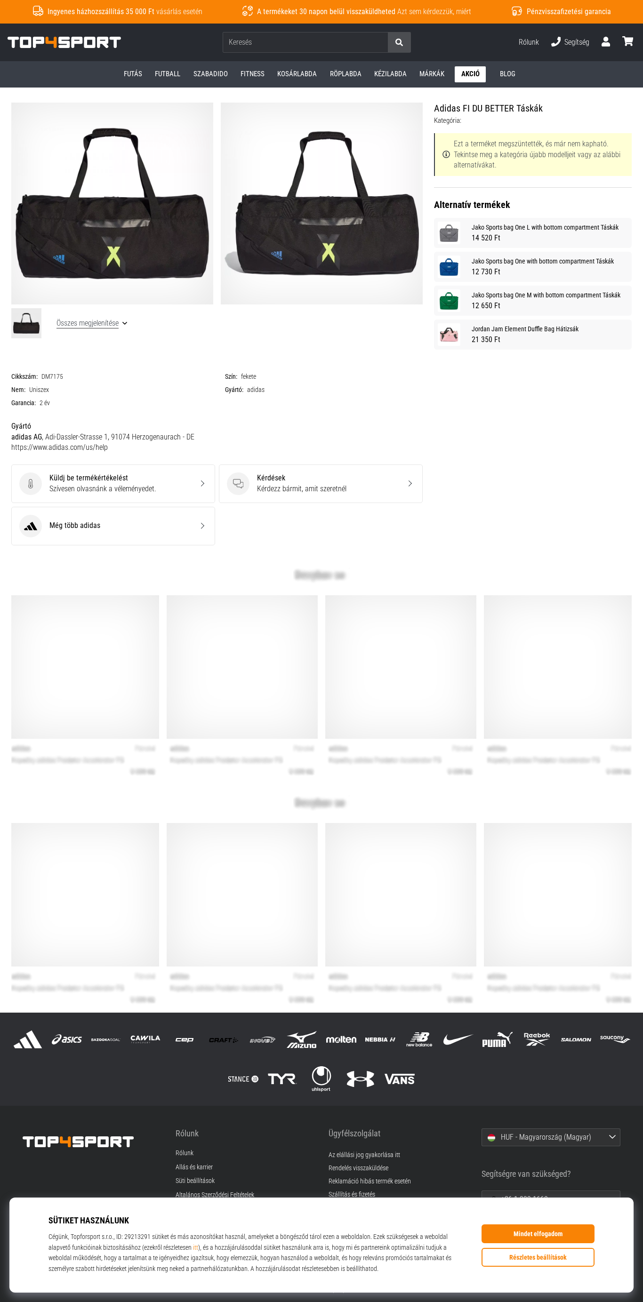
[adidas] (28, 1039)
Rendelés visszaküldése (358, 1168)
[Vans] (399, 1078)
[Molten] (341, 1039)
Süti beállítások (195, 1181)
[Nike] (458, 1039)
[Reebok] (536, 1039)
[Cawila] (145, 1039)
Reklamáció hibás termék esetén (370, 1181)
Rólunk (529, 42)
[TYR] (282, 1078)
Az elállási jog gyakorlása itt (364, 1155)
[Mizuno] (302, 1039)
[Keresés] (399, 42)
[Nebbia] (380, 1039)
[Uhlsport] (321, 1078)
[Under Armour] (360, 1078)
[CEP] (184, 1039)
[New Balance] (419, 1039)
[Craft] (223, 1039)
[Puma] (497, 1039)
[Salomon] (575, 1039)
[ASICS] (67, 1039)
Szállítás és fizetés (352, 1194)
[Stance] (243, 1078)
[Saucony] (615, 1039)
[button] (380, 42)
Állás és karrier (194, 1167)
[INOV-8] (262, 1039)
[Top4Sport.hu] (92, 1141)
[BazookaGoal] (106, 1039)
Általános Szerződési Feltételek (215, 1195)
